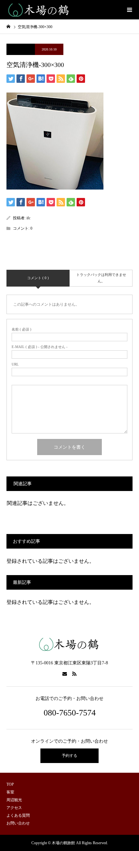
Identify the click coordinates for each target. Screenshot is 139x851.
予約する (69, 755)
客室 (10, 792)
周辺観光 (14, 800)
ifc (28, 218)
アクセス (14, 807)
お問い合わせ (18, 823)
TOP (10, 784)
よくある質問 (18, 815)
